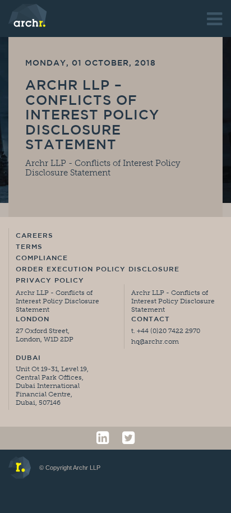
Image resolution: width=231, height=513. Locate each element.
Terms (29, 247)
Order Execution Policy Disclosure (97, 269)
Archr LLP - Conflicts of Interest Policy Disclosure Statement (103, 168)
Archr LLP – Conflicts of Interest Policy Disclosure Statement (92, 116)
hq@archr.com (155, 341)
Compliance (42, 258)
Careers (34, 236)
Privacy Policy (50, 281)
